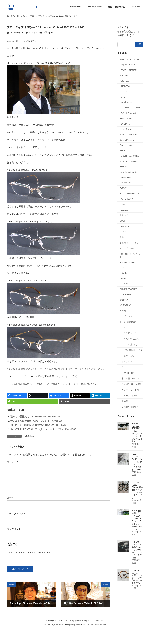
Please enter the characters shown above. (28, 552)
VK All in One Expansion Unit (94, 625)
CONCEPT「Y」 (127, 204)
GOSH (123, 221)
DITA (122, 267)
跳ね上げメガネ (127, 248)
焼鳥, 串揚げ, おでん (133, 350)
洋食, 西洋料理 (128, 373)
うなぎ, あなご (130, 333)
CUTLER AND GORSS (130, 107)
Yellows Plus (125, 177)
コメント (12, 462)
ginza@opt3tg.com (127, 31)
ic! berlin (123, 273)
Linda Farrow (126, 102)
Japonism (124, 210)
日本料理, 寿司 (130, 344)
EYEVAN (123, 188)
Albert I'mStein (126, 118)
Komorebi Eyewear (128, 161)
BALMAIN (124, 300)
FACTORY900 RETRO (130, 193)
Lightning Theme (74, 625)
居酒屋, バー (127, 401)
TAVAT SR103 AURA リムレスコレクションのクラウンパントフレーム (137, 462)
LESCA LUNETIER (128, 70)
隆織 (122, 237)
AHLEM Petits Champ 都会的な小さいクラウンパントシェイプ (137, 490)
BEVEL (123, 150)
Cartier (123, 278)
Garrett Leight (126, 145)
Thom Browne (126, 129)
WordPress (58, 625)
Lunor (122, 97)
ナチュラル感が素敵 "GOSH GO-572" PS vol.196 (36, 421)
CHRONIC (124, 231)
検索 (139, 44)
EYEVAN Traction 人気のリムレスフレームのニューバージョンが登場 (137, 550)
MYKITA (123, 91)
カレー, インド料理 (130, 390)
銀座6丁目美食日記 (128, 322)
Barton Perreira (127, 140)
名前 (10, 498)
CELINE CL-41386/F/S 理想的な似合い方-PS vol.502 (38, 425)
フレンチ (126, 367)
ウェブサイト (14, 529)
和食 (124, 327)
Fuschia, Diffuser (127, 262)
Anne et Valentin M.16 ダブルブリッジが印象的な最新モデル (137, 576)
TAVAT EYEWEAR (128, 113)
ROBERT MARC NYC (129, 156)
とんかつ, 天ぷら (131, 339)
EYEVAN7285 (126, 183)
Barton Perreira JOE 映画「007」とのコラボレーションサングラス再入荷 (137, 432)
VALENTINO (125, 305)
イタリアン (127, 361)
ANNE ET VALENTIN (129, 59)
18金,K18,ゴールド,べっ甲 (131, 255)
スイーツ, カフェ (129, 395)
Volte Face (124, 81)
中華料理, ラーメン (130, 378)
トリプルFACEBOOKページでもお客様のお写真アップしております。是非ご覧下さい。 (53, 384)
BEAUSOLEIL (126, 75)
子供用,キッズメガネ (129, 242)
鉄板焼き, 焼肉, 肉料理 (132, 384)
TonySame (124, 226)
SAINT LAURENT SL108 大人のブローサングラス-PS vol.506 (43, 429)
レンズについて (127, 316)
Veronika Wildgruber (129, 172)
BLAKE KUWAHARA (129, 134)
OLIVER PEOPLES (128, 289)
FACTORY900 (126, 199)
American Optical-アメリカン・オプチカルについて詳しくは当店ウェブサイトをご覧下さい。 (56, 369)
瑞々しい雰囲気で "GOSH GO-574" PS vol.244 (35, 416)
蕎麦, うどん (129, 356)
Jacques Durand (127, 64)
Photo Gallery (28, 436)
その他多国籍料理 (130, 407)
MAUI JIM (124, 284)
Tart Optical (125, 123)
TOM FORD (125, 294)
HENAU (123, 166)
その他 (123, 310)
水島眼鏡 (124, 215)
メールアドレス (16, 514)
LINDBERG (125, 86)
